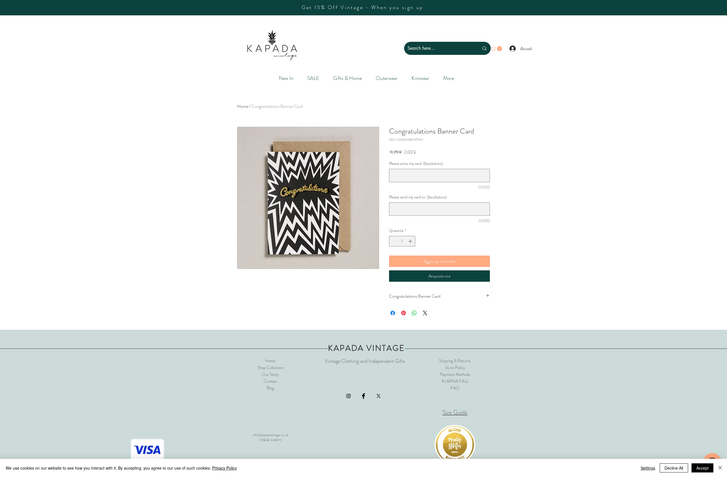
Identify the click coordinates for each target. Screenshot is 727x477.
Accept (702, 468)
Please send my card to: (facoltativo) (417, 197)
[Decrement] (393, 241)
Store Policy (455, 367)
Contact (270, 381)
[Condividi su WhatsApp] (414, 313)
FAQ (454, 388)
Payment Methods (455, 374)
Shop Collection (270, 367)
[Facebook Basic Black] (363, 396)
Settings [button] (648, 468)
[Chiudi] (720, 467)
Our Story (270, 374)
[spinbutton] (402, 241)
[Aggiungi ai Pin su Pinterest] (403, 313)
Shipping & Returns (455, 361)
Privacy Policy (224, 468)
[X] (378, 396)
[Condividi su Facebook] (392, 313)
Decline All (674, 468)
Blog (270, 388)
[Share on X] (425, 313)
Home (242, 106)
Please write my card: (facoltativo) (416, 163)
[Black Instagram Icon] (348, 396)
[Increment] (410, 241)
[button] (497, 48)
